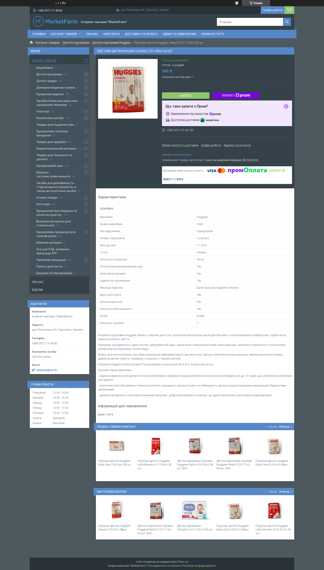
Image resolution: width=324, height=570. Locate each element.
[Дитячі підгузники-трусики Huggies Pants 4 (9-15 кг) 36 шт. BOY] (195, 446)
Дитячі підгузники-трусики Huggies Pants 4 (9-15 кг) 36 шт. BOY (195, 464)
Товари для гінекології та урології (54, 157)
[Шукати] (287, 22)
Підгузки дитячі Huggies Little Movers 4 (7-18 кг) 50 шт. (154, 464)
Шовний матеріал (49, 242)
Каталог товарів (64, 34)
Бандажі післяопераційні (54, 273)
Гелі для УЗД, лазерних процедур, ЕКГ (52, 251)
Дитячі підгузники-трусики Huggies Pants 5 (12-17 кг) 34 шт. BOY (234, 464)
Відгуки (37, 290)
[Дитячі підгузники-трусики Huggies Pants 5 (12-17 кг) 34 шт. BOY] (234, 446)
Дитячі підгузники (76, 42)
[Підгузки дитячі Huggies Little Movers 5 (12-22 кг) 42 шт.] (274, 511)
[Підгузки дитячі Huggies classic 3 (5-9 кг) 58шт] (116, 511)
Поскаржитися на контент (164, 565)
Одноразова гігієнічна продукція (52, 133)
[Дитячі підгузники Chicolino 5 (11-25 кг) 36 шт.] (195, 511)
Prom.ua (183, 561)
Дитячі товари (46, 81)
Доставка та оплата (141, 34)
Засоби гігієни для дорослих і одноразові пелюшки (57, 102)
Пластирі (42, 111)
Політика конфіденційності (199, 565)
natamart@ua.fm (46, 370)
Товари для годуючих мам (55, 124)
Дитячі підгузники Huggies (111, 42)
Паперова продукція (51, 259)
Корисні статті (212, 34)
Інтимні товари (47, 197)
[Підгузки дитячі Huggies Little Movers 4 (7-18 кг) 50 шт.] (156, 446)
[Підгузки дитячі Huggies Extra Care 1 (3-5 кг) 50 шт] (116, 446)
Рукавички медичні (50, 94)
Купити (186, 95)
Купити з (228, 95)
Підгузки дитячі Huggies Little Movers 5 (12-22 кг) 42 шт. (273, 529)
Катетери (43, 204)
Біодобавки (44, 67)
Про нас (92, 34)
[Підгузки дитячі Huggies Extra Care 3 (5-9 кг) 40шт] (274, 446)
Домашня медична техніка (55, 87)
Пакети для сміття (49, 266)
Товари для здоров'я (51, 142)
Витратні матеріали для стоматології (53, 223)
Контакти (111, 34)
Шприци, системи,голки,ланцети (53, 174)
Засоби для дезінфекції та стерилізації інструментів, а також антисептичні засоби (56, 187)
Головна (39, 34)
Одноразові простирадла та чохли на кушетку (56, 212)
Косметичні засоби (50, 118)
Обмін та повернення (179, 34)
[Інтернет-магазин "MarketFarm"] (55, 22)
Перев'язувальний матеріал (56, 148)
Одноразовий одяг (49, 165)
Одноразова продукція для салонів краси (55, 234)
